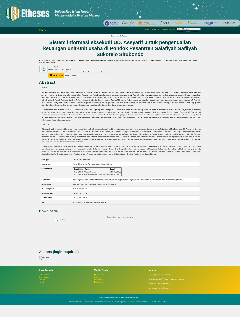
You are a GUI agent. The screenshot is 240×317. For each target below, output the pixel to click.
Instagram (99, 280)
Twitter (98, 277)
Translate (194, 31)
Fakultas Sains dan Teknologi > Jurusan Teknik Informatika (94, 184)
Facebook (99, 275)
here (169, 302)
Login (113, 36)
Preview (73, 75)
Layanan (42, 280)
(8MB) (61, 75)
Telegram (99, 282)
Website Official (44, 275)
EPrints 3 (133, 302)
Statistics (164, 30)
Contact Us (155, 30)
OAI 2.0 (150, 302)
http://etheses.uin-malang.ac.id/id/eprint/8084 (89, 202)
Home (146, 30)
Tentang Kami (44, 277)
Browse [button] (172, 30)
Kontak (41, 282)
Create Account (122, 36)
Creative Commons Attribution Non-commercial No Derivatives (88, 72)
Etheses (43, 30)
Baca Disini (57, 75)
